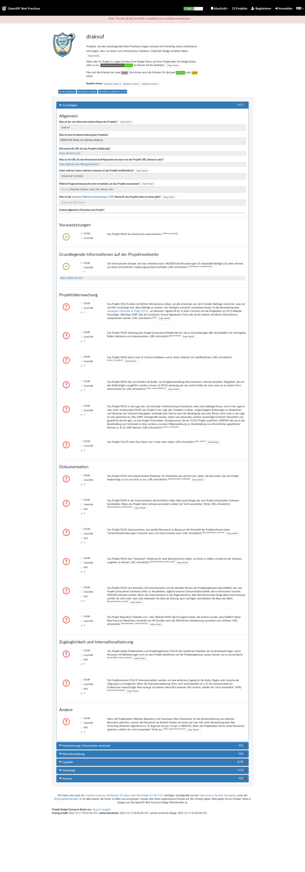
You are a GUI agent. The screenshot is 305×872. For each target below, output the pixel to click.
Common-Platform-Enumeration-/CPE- (93, 197)
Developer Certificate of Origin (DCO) (128, 311)
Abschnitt (220, 8)
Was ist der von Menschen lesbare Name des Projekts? (88, 122)
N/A (86, 509)
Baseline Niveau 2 (131, 84)
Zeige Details (93, 56)
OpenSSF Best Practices (24, 8)
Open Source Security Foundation (217, 795)
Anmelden (285, 8)
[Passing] (180, 72)
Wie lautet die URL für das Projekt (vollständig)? (84, 149)
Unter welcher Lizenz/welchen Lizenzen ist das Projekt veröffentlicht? (96, 170)
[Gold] (195, 72)
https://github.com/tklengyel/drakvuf (79, 164)
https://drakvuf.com (70, 153)
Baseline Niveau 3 (150, 84)
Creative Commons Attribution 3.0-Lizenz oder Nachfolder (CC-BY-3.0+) (124, 795)
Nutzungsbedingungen (66, 799)
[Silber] (124, 72)
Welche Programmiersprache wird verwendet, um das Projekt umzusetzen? (99, 184)
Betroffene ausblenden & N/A (112, 92)
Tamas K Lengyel (101, 809)
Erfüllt (86, 233)
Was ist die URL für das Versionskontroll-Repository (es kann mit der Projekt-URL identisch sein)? (111, 160)
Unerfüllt (86, 238)
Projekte (241, 8)
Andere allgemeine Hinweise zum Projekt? (81, 210)
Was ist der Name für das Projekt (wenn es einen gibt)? (110, 197)
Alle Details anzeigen (87, 92)
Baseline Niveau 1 (112, 84)
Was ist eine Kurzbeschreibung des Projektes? (84, 135)
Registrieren (263, 8)
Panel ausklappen (67, 92)
